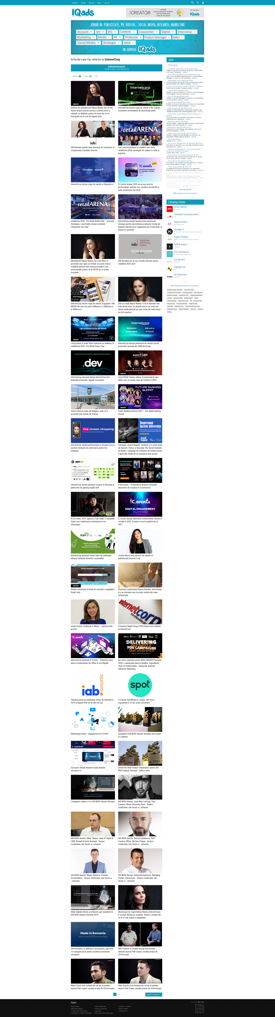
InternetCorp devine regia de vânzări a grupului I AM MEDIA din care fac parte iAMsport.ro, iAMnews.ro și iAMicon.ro (93, 306)
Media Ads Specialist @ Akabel (178, 121)
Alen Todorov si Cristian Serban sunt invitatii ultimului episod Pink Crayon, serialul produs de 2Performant (138, 951)
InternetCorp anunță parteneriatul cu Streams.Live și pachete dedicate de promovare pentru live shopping (93, 448)
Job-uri (107, 3)
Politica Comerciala (101, 1009)
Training (169, 312)
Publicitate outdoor (172, 309)
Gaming (169, 298)
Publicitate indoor (179, 306)
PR (175, 217)
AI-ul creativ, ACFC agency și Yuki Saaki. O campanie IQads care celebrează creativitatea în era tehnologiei (93, 521)
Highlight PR (179, 267)
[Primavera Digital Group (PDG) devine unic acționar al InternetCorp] (140, 611)
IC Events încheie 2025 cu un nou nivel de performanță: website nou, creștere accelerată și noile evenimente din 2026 (138, 187)
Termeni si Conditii (125, 1006)
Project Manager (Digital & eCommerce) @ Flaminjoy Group (184, 173)
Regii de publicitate (186, 254)
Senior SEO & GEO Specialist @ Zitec (180, 161)
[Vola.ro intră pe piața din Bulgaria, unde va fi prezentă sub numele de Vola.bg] (93, 396)
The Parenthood (181, 252)
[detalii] (185, 72)
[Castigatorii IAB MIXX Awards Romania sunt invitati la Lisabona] (140, 719)
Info (96, 76)
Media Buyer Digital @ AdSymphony (179, 127)
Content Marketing (187, 292)
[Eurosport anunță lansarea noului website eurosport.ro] (93, 753)
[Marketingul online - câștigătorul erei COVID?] (93, 719)
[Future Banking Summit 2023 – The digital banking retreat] (140, 396)
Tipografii (200, 309)
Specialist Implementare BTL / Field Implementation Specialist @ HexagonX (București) (183, 150)
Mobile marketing (194, 239)
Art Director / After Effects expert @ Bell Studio (183, 69)
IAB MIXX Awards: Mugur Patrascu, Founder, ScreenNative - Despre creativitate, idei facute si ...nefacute (91, 878)
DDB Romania (180, 244)
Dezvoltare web (198, 292)
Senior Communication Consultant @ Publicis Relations (185, 86)
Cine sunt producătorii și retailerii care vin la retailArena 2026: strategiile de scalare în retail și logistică (138, 150)
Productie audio (189, 232)
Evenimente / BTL (179, 232)
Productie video (193, 303)
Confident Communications (186, 214)
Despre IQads (75, 1006)
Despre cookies (123, 1009)
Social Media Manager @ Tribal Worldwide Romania (184, 75)
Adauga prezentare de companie (186, 286)
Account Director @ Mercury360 (178, 90)
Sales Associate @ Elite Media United (180, 108)
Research (193, 309)
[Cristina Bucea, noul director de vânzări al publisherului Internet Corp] (140, 541)
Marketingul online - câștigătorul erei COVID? (90, 733)
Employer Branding (172, 295)
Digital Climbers (181, 237)
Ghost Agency (180, 207)
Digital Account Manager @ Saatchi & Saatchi (182, 133)
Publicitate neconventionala (193, 306)
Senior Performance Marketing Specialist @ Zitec (183, 155)
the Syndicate (180, 274)
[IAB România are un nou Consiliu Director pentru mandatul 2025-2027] (140, 246)
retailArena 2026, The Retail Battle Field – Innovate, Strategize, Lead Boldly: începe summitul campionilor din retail (92, 224)
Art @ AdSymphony (174, 139)
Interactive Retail (177, 298)
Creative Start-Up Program (79, 1011)
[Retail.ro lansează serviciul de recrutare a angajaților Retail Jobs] (93, 575)
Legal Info (98, 1011)
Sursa (87, 76)
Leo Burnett (179, 259)
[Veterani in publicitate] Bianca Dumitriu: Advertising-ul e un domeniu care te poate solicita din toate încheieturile (140, 592)
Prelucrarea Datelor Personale (104, 1013)
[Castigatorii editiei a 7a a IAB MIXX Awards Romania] (93, 787)
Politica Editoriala (100, 1006)
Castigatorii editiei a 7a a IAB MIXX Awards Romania (93, 801)
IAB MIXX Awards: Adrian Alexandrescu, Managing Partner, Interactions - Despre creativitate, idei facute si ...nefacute (139, 878)
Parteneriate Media (76, 1009)
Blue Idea (201, 1002)
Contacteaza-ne (123, 1011)
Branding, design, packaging (174, 290)
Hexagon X (179, 229)
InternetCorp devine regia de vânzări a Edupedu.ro (92, 184)
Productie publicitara (182, 303)
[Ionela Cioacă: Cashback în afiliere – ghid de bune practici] (93, 611)
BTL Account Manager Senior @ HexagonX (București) (185, 143)
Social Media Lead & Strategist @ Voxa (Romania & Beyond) (184, 115)
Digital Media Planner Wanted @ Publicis (181, 80)
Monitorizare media (183, 301)
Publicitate (177, 209)
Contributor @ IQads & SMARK (81, 1013)
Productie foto (197, 232)
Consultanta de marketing (174, 292)
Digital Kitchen (180, 222)
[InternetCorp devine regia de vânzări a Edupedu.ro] (93, 169)
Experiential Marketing (196, 295)
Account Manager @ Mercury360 (178, 96)
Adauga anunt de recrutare (186, 193)
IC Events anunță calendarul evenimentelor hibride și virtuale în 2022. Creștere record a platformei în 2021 (140, 521)
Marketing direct (188, 298)
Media (175, 239)
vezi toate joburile (185, 189)
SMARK (76, 104)
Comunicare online (179, 224)
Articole (76, 76)
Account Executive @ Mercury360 (178, 102)
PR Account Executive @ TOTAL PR (179, 167)
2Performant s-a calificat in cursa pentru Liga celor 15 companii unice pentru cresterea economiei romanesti (92, 951)
